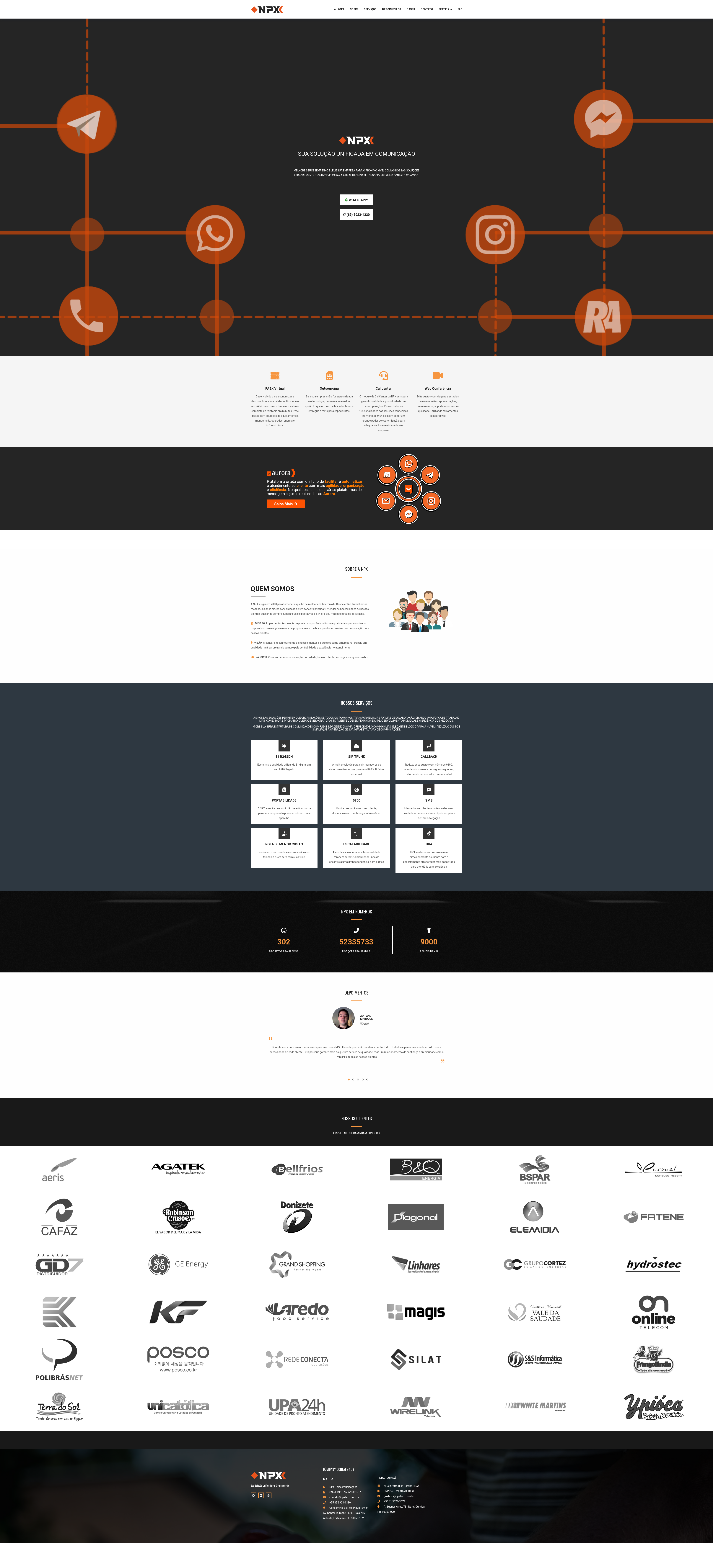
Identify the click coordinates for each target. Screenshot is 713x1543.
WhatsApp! (358, 200)
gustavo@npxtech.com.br (399, 1496)
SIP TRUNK (356, 757)
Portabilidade (284, 800)
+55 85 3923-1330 (340, 1502)
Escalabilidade (356, 844)
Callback (429, 757)
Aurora (339, 9)
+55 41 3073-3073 (394, 1501)
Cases (411, 9)
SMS (429, 800)
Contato (427, 9)
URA (429, 844)
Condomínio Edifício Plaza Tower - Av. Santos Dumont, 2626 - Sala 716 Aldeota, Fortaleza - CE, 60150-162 (346, 1513)
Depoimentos (391, 9)
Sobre (354, 9)
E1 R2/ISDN (284, 757)
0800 (356, 800)
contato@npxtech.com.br (344, 1497)
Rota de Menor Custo (284, 844)
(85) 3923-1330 (358, 215)
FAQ (460, 9)
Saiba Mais (283, 504)
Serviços (370, 9)
